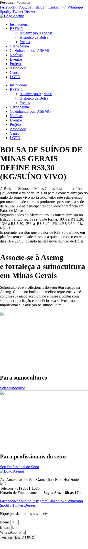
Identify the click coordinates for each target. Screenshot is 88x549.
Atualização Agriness (36, 33)
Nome (5, 522)
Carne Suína (19, 46)
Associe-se (18, 68)
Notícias (16, 55)
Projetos (16, 64)
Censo (15, 72)
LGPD (15, 77)
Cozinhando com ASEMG (30, 50)
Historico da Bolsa (34, 37)
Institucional (19, 24)
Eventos (16, 59)
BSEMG (16, 29)
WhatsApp (9, 532)
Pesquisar (7, 2)
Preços (25, 42)
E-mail (5, 527)
